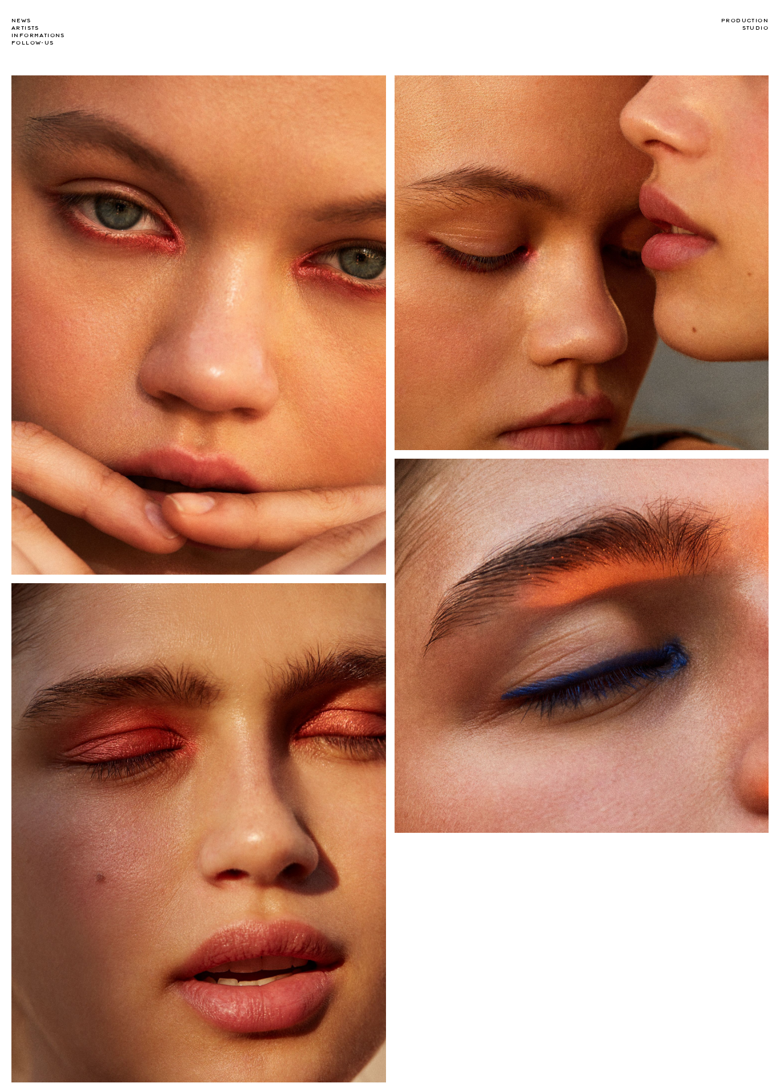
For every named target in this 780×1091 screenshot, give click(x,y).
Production (745, 20)
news (21, 20)
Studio (755, 28)
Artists (25, 28)
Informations (38, 35)
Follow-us (32, 43)
